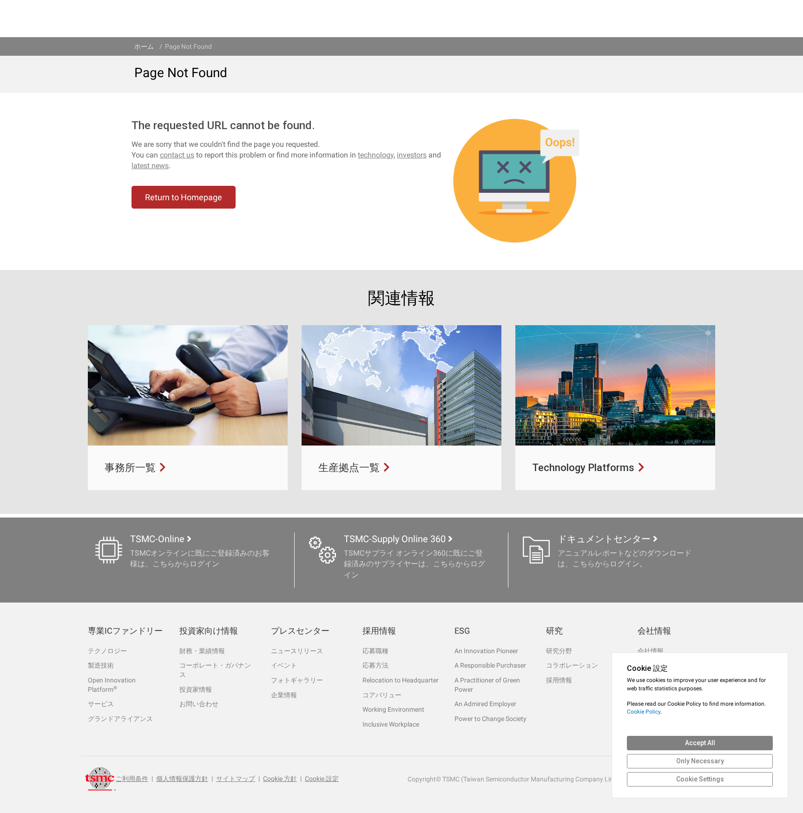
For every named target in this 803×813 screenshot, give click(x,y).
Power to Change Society (490, 718)
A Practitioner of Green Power (487, 684)
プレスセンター (300, 631)
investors (412, 155)
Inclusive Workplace (390, 724)
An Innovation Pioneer (486, 651)
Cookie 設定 (322, 778)
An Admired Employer (485, 704)
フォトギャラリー (297, 680)
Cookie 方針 (280, 778)
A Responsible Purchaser (490, 665)
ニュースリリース (297, 651)
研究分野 (559, 651)
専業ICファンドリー (125, 631)
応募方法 (375, 665)
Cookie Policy (643, 711)
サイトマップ (235, 778)
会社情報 (654, 631)
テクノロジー (107, 651)
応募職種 (375, 651)
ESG (462, 631)
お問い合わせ (198, 704)
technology (376, 155)
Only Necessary (700, 761)
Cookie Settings (700, 779)
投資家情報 (195, 689)
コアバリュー (382, 695)
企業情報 (284, 695)
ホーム (144, 46)
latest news (150, 165)
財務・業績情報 (202, 651)
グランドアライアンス (120, 718)
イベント (284, 665)
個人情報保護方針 (182, 778)
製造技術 (101, 665)
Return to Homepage (183, 197)
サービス (101, 704)
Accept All (700, 743)
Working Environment (393, 709)
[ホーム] (100, 779)
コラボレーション (572, 665)
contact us (177, 155)
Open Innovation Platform (112, 684)
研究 (554, 631)
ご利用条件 (132, 778)
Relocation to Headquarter (400, 680)
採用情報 (379, 631)
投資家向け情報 (208, 631)
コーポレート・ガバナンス (215, 670)
